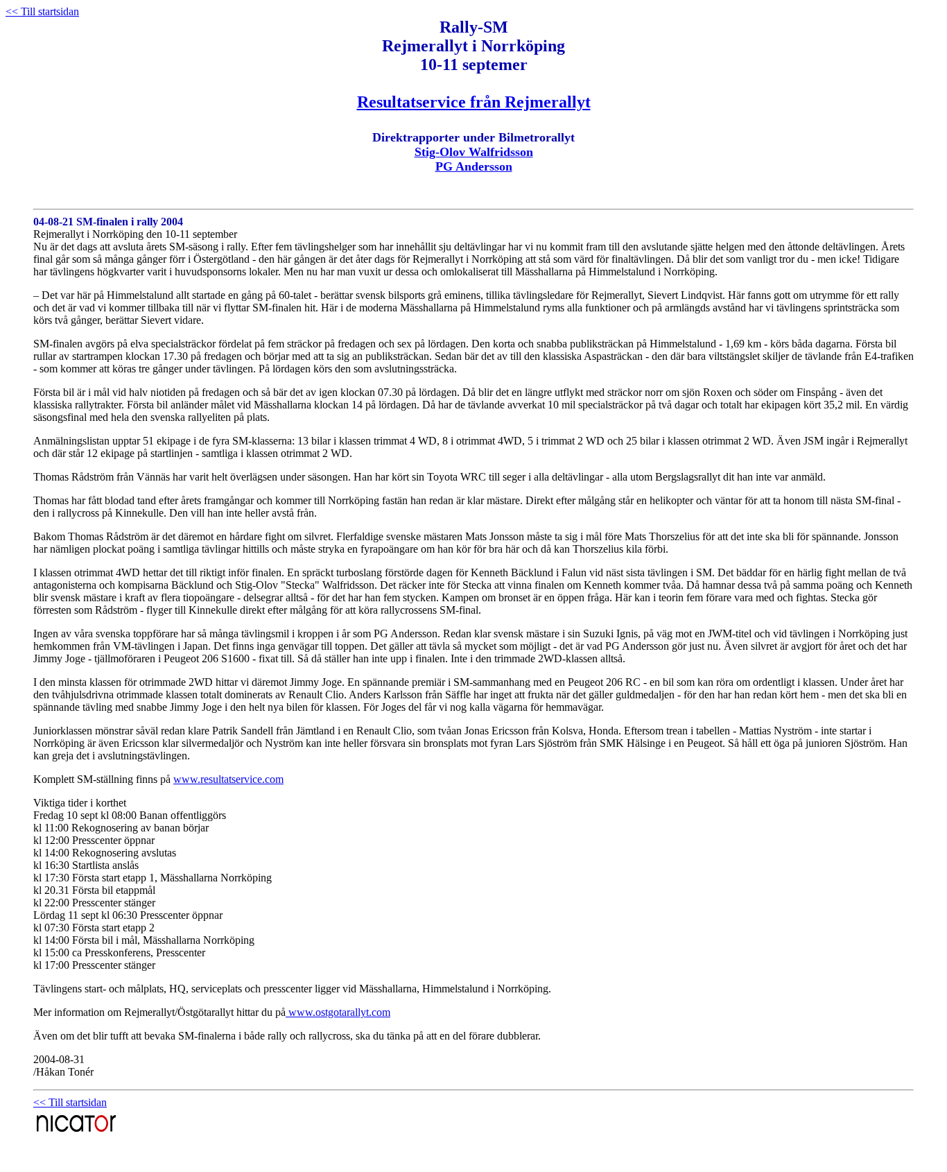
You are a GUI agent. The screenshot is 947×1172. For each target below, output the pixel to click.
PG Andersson (473, 166)
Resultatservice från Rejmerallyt (474, 102)
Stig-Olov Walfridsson (474, 152)
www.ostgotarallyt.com (338, 1012)
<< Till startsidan (42, 11)
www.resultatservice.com (228, 779)
